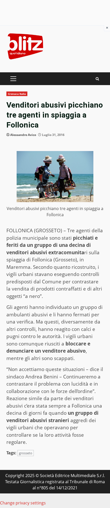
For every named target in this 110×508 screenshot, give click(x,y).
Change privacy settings (23, 503)
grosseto (25, 453)
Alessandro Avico (23, 135)
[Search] (97, 79)
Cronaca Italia (17, 94)
